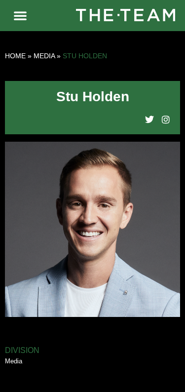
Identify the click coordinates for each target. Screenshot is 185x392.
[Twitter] (149, 119)
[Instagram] (165, 119)
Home (15, 56)
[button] (20, 15)
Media (44, 56)
